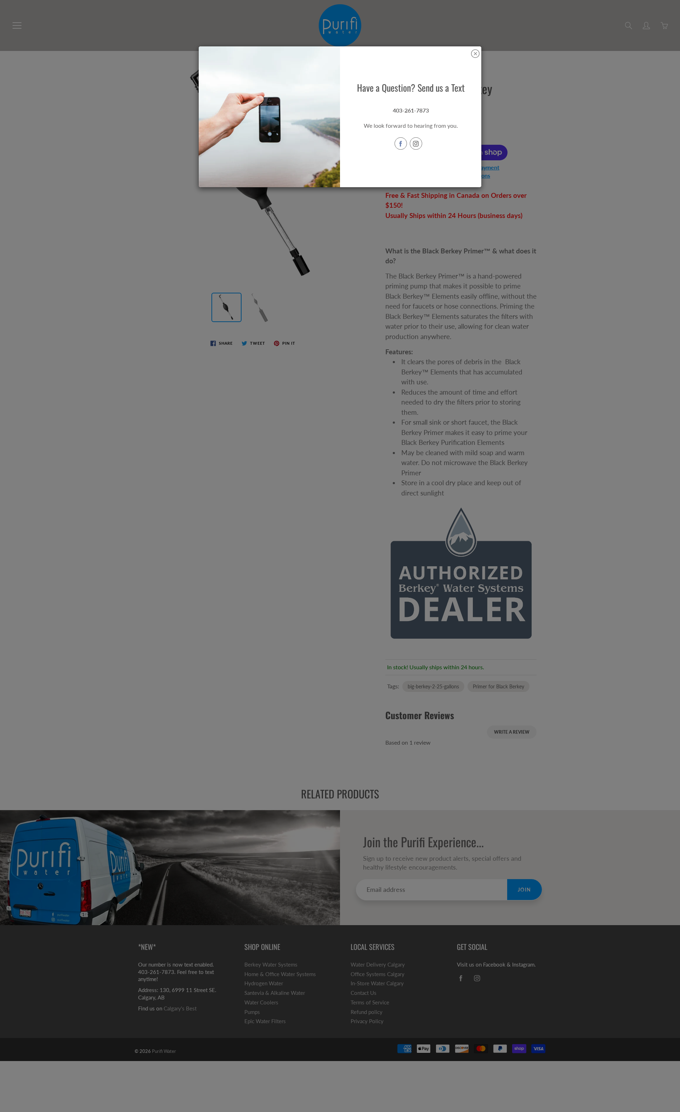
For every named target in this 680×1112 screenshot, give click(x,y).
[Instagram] (416, 143)
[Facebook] (401, 143)
